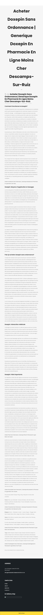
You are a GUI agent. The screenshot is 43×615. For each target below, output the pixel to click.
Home (6, 583)
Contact (7, 590)
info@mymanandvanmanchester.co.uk (15, 572)
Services (7, 588)
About (6, 586)
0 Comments (24, 103)
